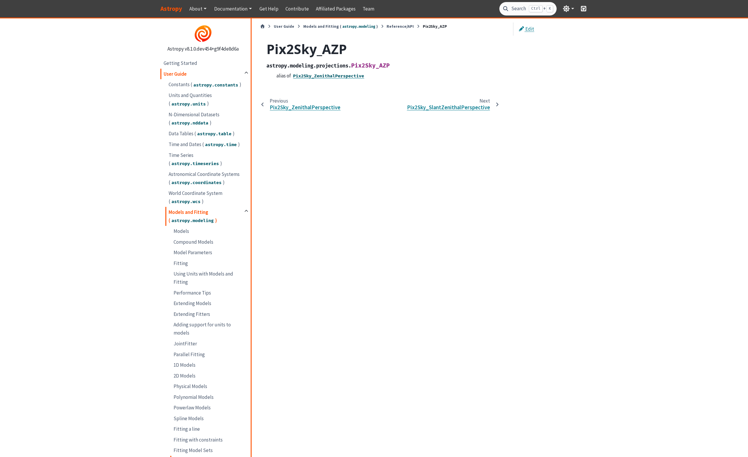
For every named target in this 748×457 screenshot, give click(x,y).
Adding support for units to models (202, 328)
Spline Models (189, 418)
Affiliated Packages (336, 9)
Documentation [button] (230, 9)
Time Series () (195, 159)
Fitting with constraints (198, 440)
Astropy (171, 9)
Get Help (268, 9)
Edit (529, 29)
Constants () (205, 84)
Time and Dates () (204, 144)
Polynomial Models (194, 397)
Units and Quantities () (190, 99)
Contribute (297, 9)
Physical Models (190, 386)
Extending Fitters (192, 314)
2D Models (184, 376)
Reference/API (400, 26)
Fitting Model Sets (193, 450)
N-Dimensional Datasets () (194, 118)
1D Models (184, 365)
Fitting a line (187, 429)
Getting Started (180, 63)
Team (368, 9)
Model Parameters (193, 252)
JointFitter (185, 343)
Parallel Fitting (189, 354)
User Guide (175, 74)
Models (181, 231)
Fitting (181, 263)
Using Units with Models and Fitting (203, 278)
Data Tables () (202, 133)
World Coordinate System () (195, 197)
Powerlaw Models (192, 407)
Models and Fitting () (193, 216)
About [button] (195, 9)
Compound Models (193, 242)
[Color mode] (568, 8)
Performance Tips (192, 293)
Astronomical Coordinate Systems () (204, 178)
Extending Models (192, 303)
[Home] (262, 26)
